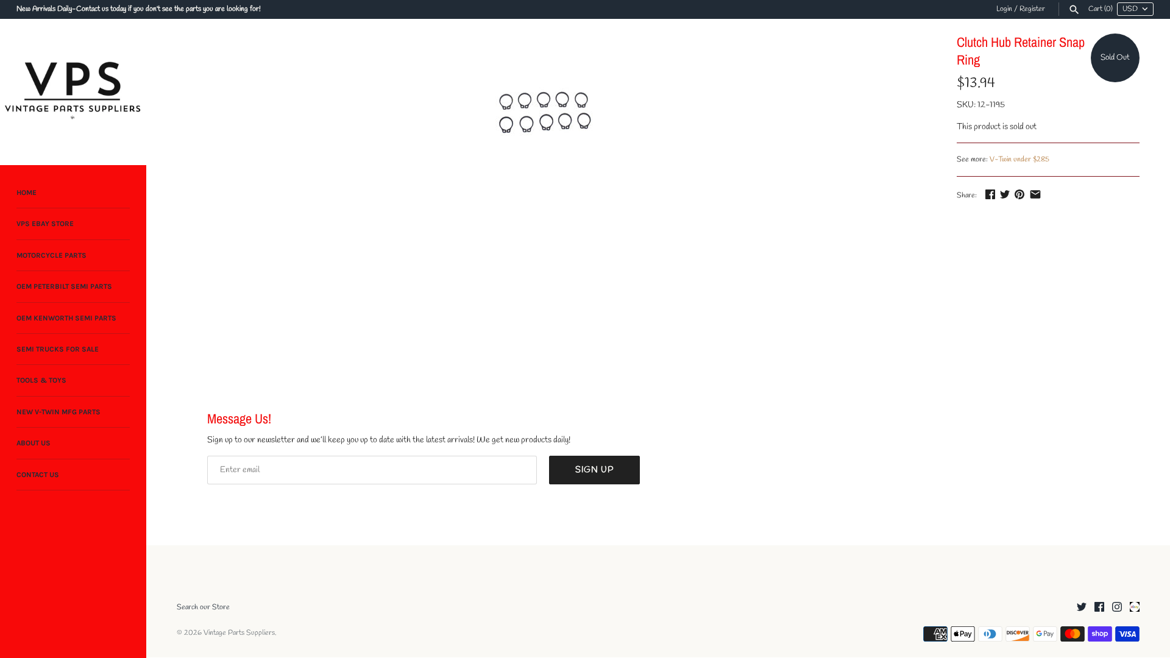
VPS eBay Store (45, 223)
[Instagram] (1117, 607)
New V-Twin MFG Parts (58, 412)
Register (1032, 9)
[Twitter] (1082, 607)
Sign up (594, 470)
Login (1004, 9)
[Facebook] (1099, 607)
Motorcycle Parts (51, 255)
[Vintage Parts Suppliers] (73, 92)
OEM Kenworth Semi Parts (66, 318)
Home (26, 192)
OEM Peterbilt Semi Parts (64, 286)
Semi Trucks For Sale (57, 349)
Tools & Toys (41, 380)
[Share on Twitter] (1005, 194)
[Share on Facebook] (990, 194)
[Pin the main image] (1019, 194)
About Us (33, 443)
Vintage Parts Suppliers (239, 633)
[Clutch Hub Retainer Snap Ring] (544, 115)
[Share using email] (1035, 194)
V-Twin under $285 (1019, 159)
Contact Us (37, 474)
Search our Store (203, 607)
